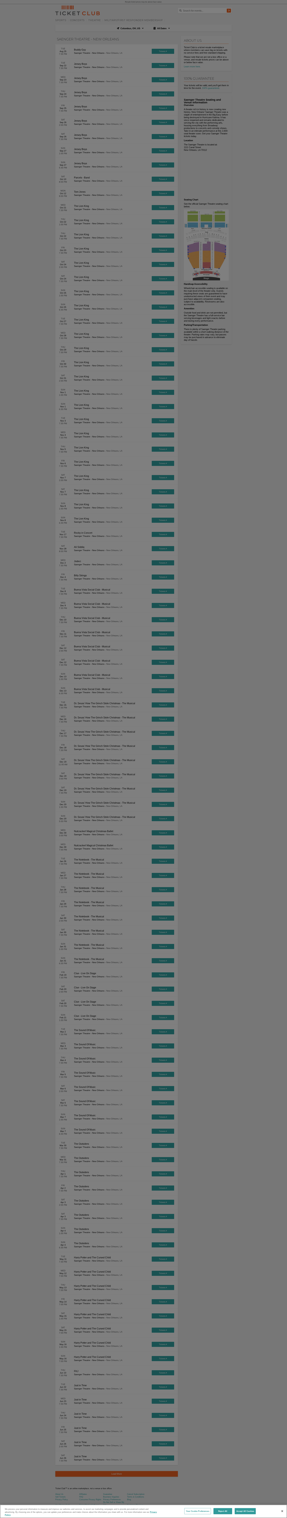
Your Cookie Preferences (197, 1511)
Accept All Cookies (245, 1511)
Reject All (222, 1511)
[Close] (282, 1511)
